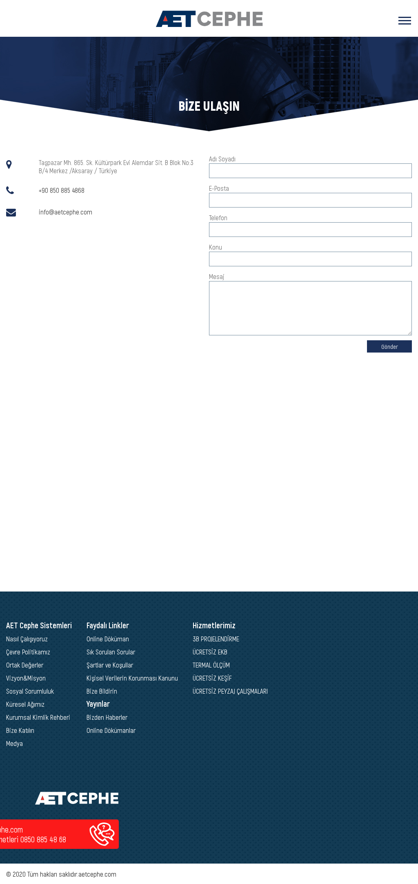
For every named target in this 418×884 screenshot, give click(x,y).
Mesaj (217, 276)
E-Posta (219, 188)
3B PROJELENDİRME (216, 638)
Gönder (389, 346)
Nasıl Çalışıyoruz (27, 638)
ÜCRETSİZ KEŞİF (212, 678)
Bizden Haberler (107, 717)
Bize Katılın (20, 730)
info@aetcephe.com (65, 212)
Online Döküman (108, 638)
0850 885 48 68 (43, 839)
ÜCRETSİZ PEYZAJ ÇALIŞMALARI (230, 691)
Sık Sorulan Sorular (111, 651)
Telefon (218, 217)
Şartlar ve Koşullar (110, 665)
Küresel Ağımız (25, 704)
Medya (14, 743)
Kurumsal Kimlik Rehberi (38, 717)
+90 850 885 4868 (61, 190)
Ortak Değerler (24, 665)
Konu (215, 247)
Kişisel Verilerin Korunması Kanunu (132, 678)
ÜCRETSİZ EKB (210, 651)
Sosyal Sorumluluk (30, 691)
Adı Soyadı (222, 158)
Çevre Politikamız (28, 651)
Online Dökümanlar (111, 730)
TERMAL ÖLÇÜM (211, 665)
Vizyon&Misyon (26, 678)
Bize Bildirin (102, 691)
